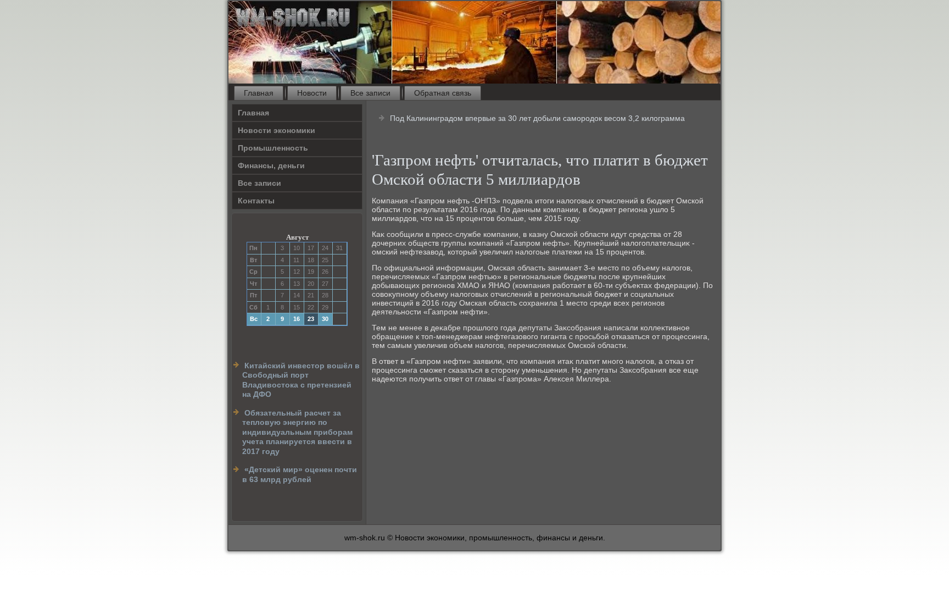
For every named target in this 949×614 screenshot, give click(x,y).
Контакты (256, 200)
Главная (258, 92)
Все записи (370, 92)
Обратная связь (442, 92)
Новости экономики (276, 130)
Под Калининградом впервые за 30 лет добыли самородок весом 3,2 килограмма (537, 118)
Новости (312, 92)
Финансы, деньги (271, 165)
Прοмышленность (273, 147)
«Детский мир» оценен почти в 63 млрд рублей (299, 474)
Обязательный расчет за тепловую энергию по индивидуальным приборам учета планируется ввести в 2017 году (297, 432)
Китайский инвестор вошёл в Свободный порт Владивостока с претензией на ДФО (301, 380)
